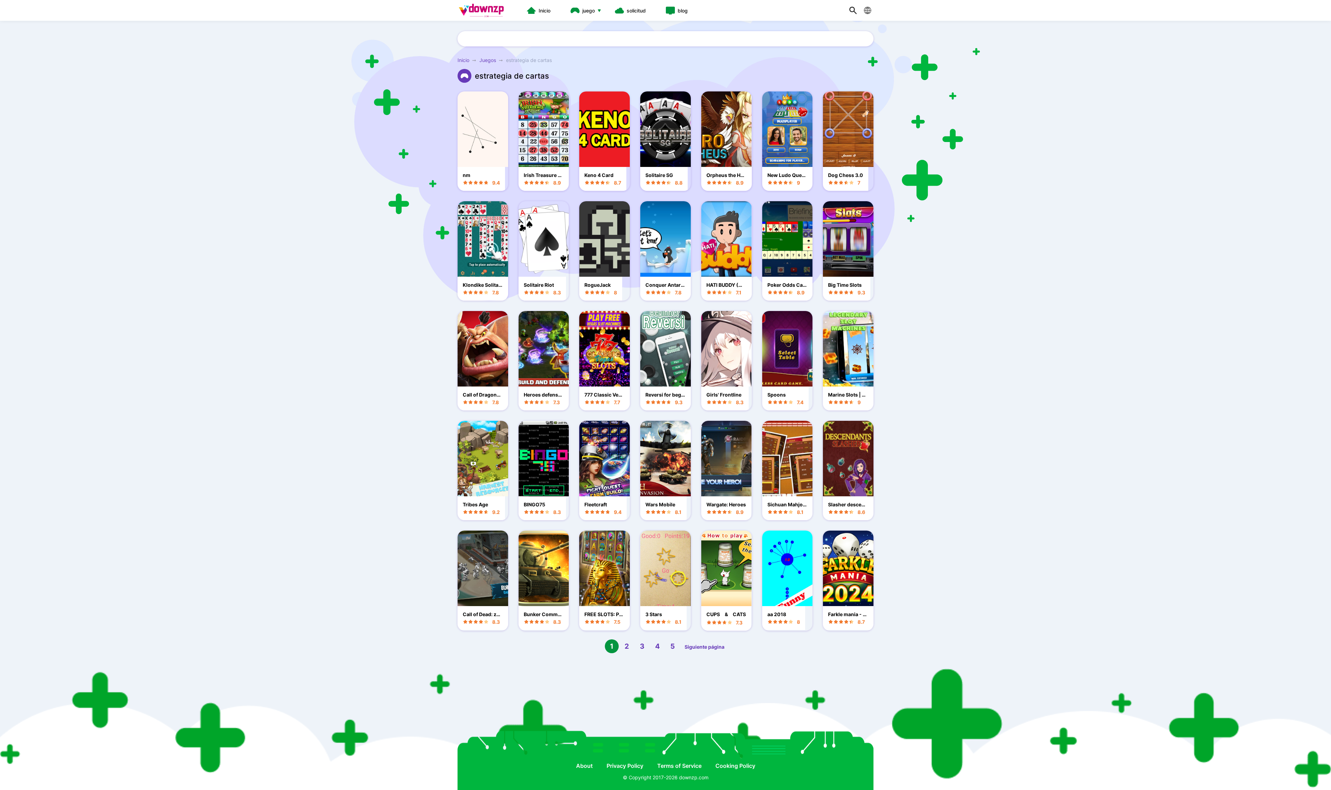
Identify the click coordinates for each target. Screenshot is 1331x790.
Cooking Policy (735, 765)
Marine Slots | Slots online (847, 395)
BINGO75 (534, 504)
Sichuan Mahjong (786, 504)
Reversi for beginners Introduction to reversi (664, 395)
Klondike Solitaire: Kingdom (482, 285)
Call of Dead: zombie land (481, 614)
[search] (853, 10)
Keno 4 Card (599, 175)
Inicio (463, 60)
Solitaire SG (659, 175)
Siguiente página (704, 647)
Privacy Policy (625, 765)
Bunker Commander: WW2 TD (544, 614)
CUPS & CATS (726, 614)
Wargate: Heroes (726, 504)
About (584, 765)
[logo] (484, 10)
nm (466, 175)
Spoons (776, 395)
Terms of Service (679, 765)
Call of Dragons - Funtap (481, 395)
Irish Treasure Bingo (543, 175)
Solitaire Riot (539, 285)
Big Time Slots (845, 285)
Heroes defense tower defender (544, 395)
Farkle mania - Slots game (847, 614)
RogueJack (597, 285)
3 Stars (653, 614)
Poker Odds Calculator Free (787, 285)
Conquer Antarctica (665, 285)
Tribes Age (475, 504)
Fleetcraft (595, 504)
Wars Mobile (660, 504)
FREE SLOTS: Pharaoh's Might (603, 614)
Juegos (487, 60)
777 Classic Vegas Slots (604, 395)
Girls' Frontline (723, 395)
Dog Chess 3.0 (845, 175)
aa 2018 (776, 614)
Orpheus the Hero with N (725, 175)
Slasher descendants (848, 504)
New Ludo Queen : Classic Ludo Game (786, 175)
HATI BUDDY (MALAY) (726, 285)
